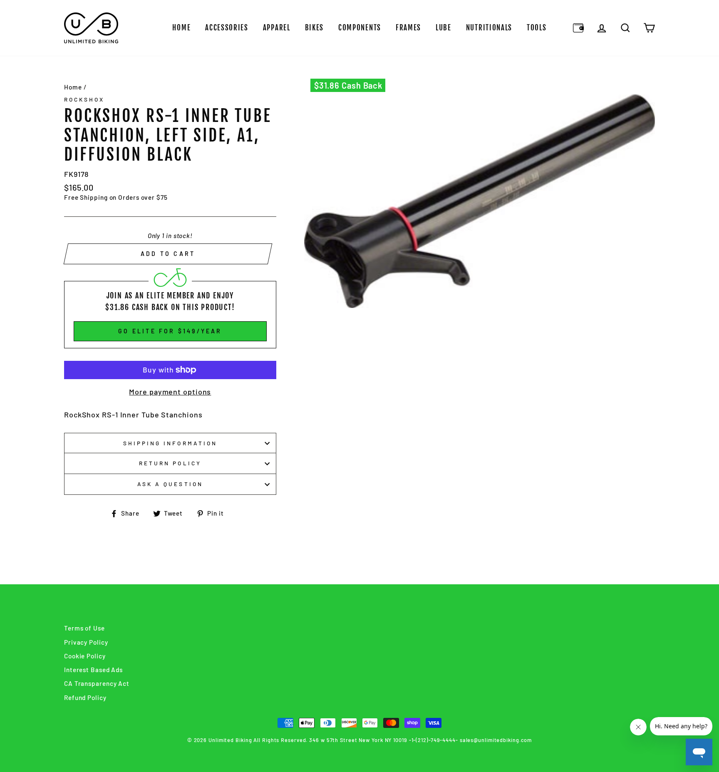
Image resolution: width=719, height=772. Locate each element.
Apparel (276, 27)
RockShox (84, 99)
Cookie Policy (85, 656)
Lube (443, 27)
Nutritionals (489, 27)
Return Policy (170, 463)
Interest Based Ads (93, 669)
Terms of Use (84, 628)
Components (359, 27)
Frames (408, 27)
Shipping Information (170, 443)
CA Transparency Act (96, 683)
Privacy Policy (86, 642)
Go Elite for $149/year (170, 331)
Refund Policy (85, 697)
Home (181, 27)
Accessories (226, 27)
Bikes (314, 27)
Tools (537, 27)
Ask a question (170, 483)
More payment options (170, 391)
